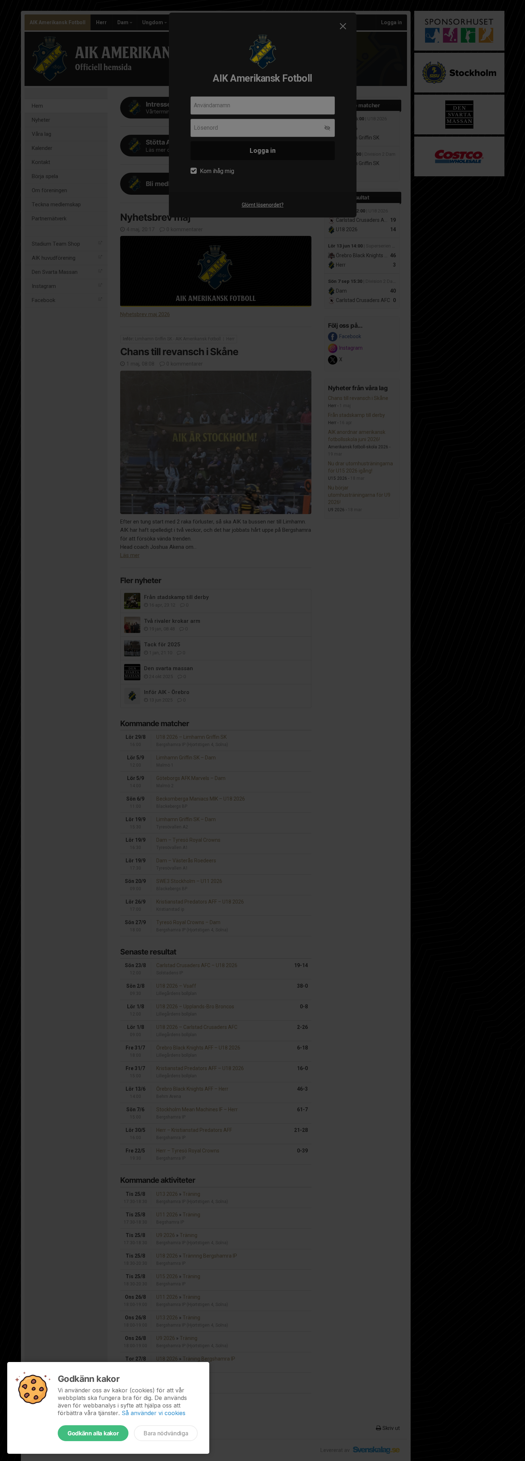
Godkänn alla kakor (93, 1433)
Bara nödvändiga (166, 1433)
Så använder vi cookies (153, 1413)
